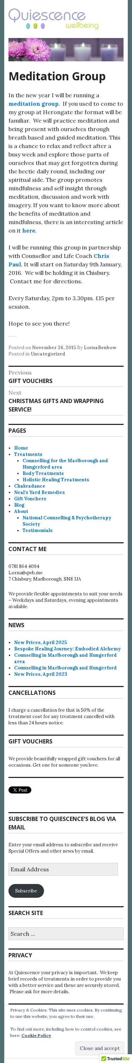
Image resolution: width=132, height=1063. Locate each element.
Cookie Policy (36, 1035)
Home (21, 448)
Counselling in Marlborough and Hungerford (65, 668)
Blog (19, 505)
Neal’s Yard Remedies (39, 492)
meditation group (33, 103)
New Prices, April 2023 (40, 674)
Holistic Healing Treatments (56, 480)
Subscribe (26, 891)
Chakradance (29, 486)
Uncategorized (48, 354)
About (21, 511)
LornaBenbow (100, 348)
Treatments (28, 454)
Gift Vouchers (30, 499)
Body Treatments (43, 473)
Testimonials (37, 530)
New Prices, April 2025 (40, 642)
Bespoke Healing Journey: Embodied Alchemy (67, 649)
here (28, 230)
